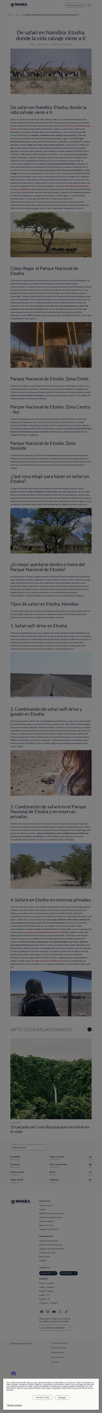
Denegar (62, 1397)
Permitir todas (42, 1397)
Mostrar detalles (14, 1405)
